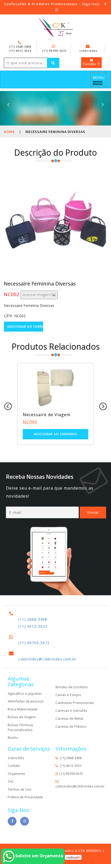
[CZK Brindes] (55, 27)
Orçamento (16, 773)
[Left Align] (53, 63)
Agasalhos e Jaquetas (25, 693)
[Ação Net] (73, 857)
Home (9, 131)
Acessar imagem (37, 294)
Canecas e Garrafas (71, 710)
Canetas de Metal (69, 718)
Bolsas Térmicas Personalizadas (20, 727)
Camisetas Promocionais (75, 702)
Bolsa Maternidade (23, 709)
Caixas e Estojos (68, 694)
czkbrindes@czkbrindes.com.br (47, 659)
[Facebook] (106, 4)
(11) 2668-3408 (20, 46)
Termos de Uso (19, 789)
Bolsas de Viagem (22, 717)
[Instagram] (56, 10)
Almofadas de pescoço (26, 701)
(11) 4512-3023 (20, 51)
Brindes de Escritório (72, 687)
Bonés (13, 737)
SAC (11, 781)
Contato (14, 765)
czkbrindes (88, 51)
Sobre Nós (16, 758)
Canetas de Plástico (71, 726)
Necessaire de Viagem (46, 414)
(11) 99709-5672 (54, 51)
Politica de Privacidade (25, 797)
